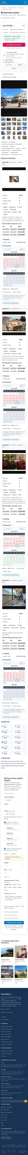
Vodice (2, 1080)
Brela (11, 1085)
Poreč (24, 1065)
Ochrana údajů (4, 1151)
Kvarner (3, 1069)
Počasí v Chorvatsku (6, 1036)
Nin (6, 1078)
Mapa (14, 68)
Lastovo (16, 1092)
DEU (14, 884)
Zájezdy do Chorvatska (6, 1026)
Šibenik (17, 1078)
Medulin (16, 1065)
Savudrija (13, 1066)
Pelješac (3, 1094)
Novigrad (20, 1065)
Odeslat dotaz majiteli (15, 922)
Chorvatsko (4, 7)
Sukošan (22, 1078)
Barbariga (3, 1065)
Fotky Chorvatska (5, 1039)
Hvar (15, 1085)
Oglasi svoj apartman (7, 1012)
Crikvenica (6, 1072)
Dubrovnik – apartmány (6, 1107)
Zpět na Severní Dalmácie (9, 77)
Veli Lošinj (19, 1073)
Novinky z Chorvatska (6, 1044)
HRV (19, 887)
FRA (10, 887)
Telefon (9, 811)
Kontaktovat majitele (15, 44)
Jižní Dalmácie (5, 1083)
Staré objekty (5, 1019)
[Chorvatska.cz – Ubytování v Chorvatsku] (4, 2)
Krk (10, 1072)
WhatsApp (9, 64)
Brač (8, 1085)
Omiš (23, 1085)
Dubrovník (4, 1090)
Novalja (19, 1072)
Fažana (8, 1065)
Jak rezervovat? (7, 1137)
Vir (25, 1078)
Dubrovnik (7, 1092)
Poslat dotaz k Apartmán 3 (11, 575)
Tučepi (17, 1087)
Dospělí (6, 862)
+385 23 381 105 (8, 60)
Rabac (5, 1066)
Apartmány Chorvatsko (6, 1029)
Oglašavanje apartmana (23, 1151)
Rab (12, 1073)
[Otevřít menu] (25, 2)
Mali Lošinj (14, 1072)
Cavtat (2, 1092)
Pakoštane (20, 7)
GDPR (9, 1151)
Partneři (4, 1017)
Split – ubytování (5, 1109)
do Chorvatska (5, 1009)
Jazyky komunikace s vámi (11, 881)
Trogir (13, 1087)
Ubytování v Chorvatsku (11, 999)
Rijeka (14, 1073)
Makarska (19, 1085)
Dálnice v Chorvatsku (6, 1034)
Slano (7, 1094)
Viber (21, 64)
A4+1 (12, 29)
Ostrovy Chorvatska (6, 1031)
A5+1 (21, 29)
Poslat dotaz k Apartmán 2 (11, 439)
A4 (15, 29)
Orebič (20, 1092)
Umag (17, 1066)
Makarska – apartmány (6, 1112)
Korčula (12, 1092)
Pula (2, 1066)
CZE (5, 884)
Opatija (8, 1073)
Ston (10, 1094)
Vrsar (21, 1066)
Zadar (6, 1080)
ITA (19, 884)
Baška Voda (4, 1085)
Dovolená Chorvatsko (6, 1053)
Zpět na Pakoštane (8, 74)
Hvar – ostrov (4, 1115)
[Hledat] (26, 1101)
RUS (14, 887)
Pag (14, 1078)
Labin (12, 1065)
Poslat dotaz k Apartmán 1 (11, 303)
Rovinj (9, 1066)
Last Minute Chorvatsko (6, 1042)
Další (21, 249)
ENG (10, 884)
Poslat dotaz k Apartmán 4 (11, 717)
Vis (20, 1087)
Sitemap (14, 1151)
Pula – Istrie (4, 1120)
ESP (5, 887)
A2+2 (18, 29)
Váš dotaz (10, 893)
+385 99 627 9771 (9, 62)
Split (7, 1087)
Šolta (10, 1087)
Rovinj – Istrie (4, 1117)
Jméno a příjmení (9, 797)
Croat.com (3, 1056)
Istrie (3, 1062)
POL (5, 890)
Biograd (3, 1078)
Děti (8, 869)
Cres (2, 1072)
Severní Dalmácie (12, 7)
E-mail (6, 804)
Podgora (3, 1087)
